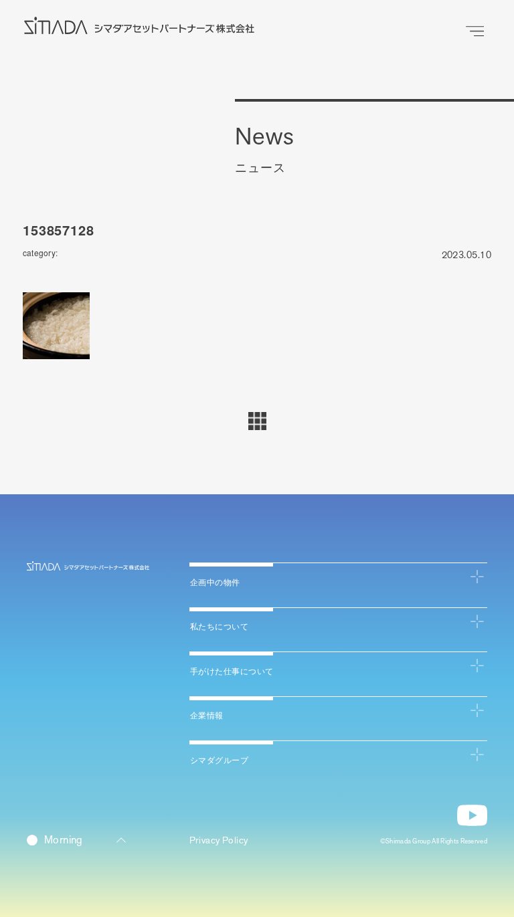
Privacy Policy (218, 840)
